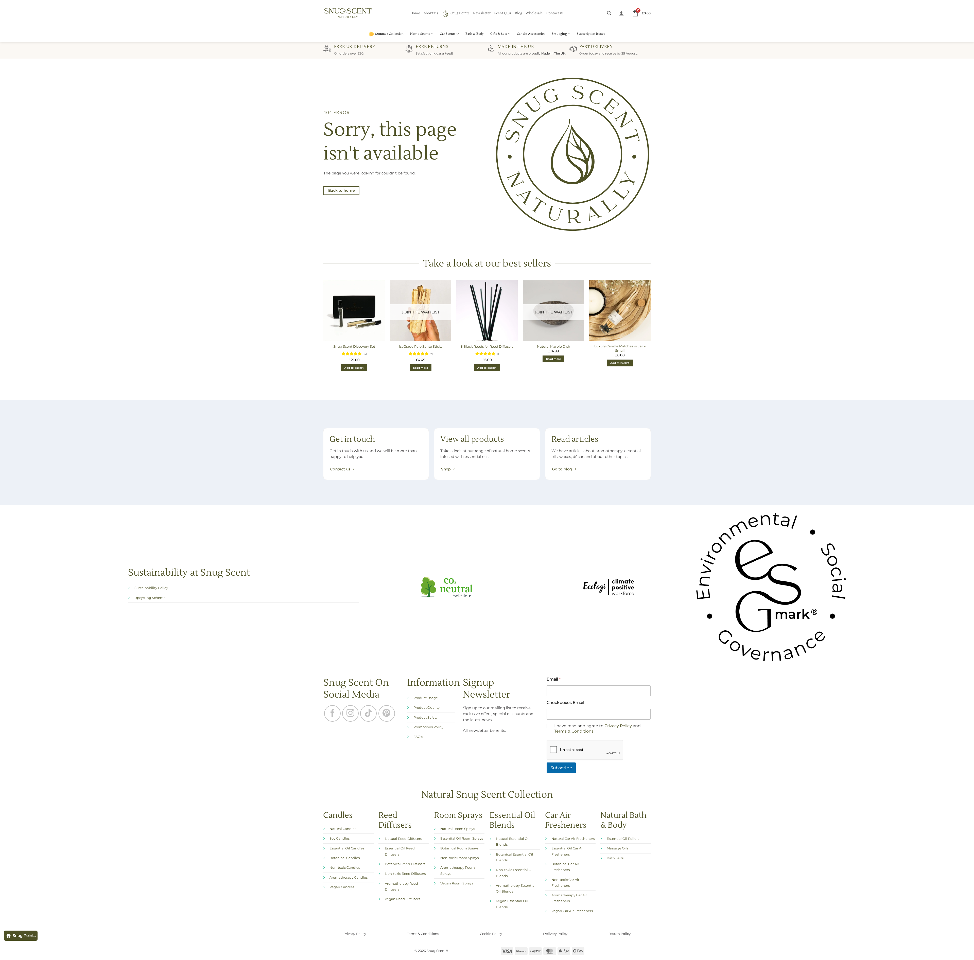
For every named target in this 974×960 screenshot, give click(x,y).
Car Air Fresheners (565, 797)
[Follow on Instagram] (350, 713)
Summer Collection (389, 34)
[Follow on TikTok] (368, 713)
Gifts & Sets (498, 34)
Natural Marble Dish (553, 346)
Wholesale (534, 13)
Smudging (559, 34)
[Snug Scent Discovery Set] (354, 310)
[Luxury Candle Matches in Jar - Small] (620, 310)
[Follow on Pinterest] (386, 713)
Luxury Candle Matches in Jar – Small (620, 348)
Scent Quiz (503, 13)
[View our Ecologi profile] (608, 587)
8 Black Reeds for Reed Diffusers (487, 346)
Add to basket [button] (353, 367)
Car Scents (447, 34)
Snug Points (459, 13)
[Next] (650, 331)
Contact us (555, 13)
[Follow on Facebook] (332, 713)
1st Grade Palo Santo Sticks (420, 346)
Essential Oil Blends (512, 797)
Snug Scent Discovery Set (354, 346)
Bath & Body (474, 34)
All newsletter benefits (484, 730)
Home (415, 13)
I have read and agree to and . (597, 705)
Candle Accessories (531, 34)
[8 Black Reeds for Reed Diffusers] (487, 310)
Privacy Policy (618, 702)
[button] (609, 13)
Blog (518, 13)
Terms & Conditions (574, 707)
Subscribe (561, 744)
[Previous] (323, 331)
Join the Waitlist (421, 312)
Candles (338, 792)
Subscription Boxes (591, 34)
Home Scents (420, 34)
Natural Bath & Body (623, 797)
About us (431, 13)
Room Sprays (458, 792)
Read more (420, 367)
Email (554, 679)
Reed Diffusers (395, 797)
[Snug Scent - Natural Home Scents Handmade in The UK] (348, 13)
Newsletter (482, 13)
